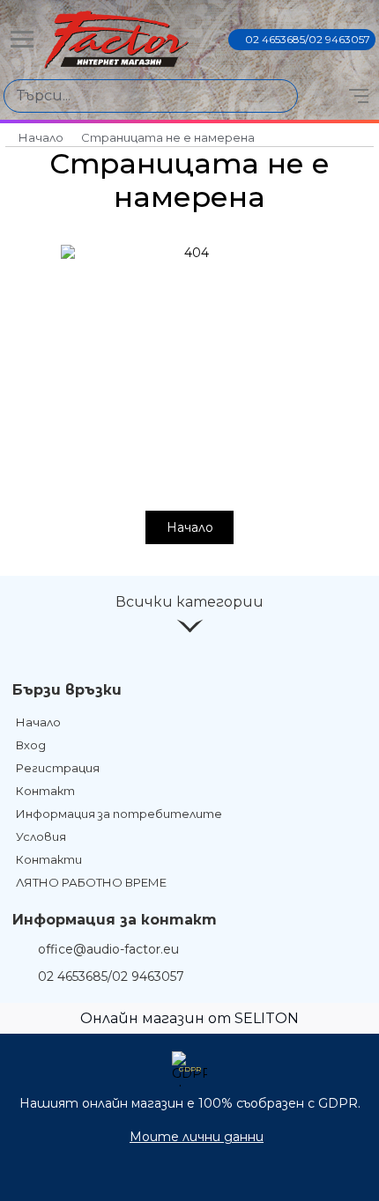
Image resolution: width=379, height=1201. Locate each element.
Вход (31, 745)
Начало (41, 137)
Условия (41, 836)
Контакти (49, 859)
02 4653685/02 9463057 (307, 39)
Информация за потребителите (119, 814)
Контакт (45, 791)
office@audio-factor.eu (108, 949)
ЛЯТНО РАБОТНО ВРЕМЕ (91, 882)
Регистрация (58, 768)
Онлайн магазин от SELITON (189, 1018)
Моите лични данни (197, 1137)
